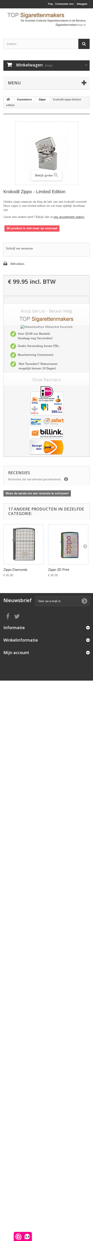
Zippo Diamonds (15, 570)
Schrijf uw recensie (19, 248)
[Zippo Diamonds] (23, 544)
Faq (50, 3)
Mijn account (16, 652)
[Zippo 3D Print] (68, 544)
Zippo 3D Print (58, 570)
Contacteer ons (64, 3)
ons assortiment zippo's (68, 217)
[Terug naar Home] (8, 100)
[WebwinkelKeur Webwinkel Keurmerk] (47, 327)
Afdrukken (17, 264)
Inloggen (82, 3)
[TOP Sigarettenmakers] (46, 19)
